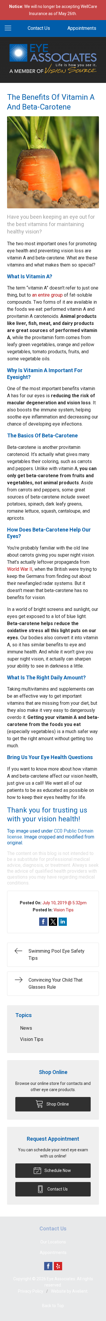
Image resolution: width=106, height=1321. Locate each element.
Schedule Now (57, 1170)
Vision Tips (64, 910)
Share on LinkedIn (63, 922)
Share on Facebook (43, 922)
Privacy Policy (30, 1291)
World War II (19, 569)
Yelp (58, 1266)
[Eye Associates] (53, 58)
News (26, 1028)
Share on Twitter (53, 922)
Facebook (48, 1266)
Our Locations (53, 1242)
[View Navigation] (10, 28)
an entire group (47, 295)
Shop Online (57, 1104)
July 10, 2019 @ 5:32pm (64, 902)
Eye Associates (61, 1278)
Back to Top (53, 1305)
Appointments (81, 28)
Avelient (79, 1291)
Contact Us (39, 28)
